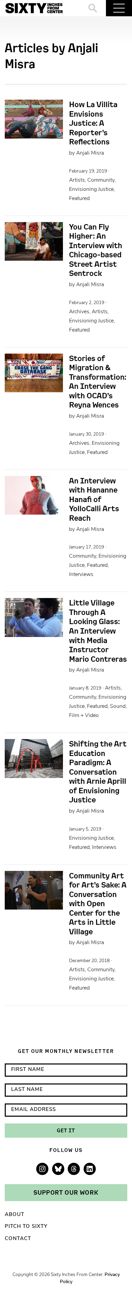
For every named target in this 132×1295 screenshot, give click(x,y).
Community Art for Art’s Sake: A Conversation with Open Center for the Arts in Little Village (98, 903)
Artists (77, 180)
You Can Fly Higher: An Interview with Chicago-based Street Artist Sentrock (95, 250)
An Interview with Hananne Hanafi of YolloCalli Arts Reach (94, 499)
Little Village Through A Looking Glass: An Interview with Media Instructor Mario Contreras (98, 630)
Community (100, 180)
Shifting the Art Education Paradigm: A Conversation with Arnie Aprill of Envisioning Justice (98, 771)
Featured (79, 198)
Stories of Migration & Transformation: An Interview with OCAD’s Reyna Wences (97, 382)
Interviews (81, 574)
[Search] (93, 8)
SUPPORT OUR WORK (66, 1192)
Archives (79, 312)
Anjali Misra (90, 153)
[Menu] (119, 8)
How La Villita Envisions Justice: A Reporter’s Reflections (93, 123)
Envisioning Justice (91, 189)
